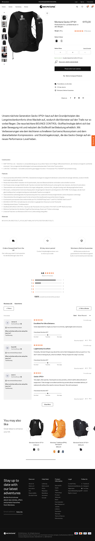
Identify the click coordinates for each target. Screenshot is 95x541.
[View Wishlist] (82, 7)
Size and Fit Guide (58, 487)
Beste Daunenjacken (59, 501)
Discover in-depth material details (68, 62)
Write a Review (85, 309)
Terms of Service (59, 516)
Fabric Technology (58, 491)
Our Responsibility (32, 492)
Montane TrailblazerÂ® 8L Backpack (58, 443)
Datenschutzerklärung (73, 486)
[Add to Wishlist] (47, 13)
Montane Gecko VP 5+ (36, 442)
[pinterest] (79, 98)
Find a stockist (90, 1)
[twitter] (75, 98)
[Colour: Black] (56, 40)
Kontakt (44, 497)
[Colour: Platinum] (61, 40)
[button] (82, 31)
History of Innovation (32, 487)
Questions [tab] (18, 304)
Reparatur (44, 490)
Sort (75, 315)
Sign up (82, 1)
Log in (76, 1)
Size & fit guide (87, 48)
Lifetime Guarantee (58, 510)
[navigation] (28, 429)
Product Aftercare (57, 496)
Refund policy (59, 518)
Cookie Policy (72, 483)
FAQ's (43, 488)
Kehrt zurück (45, 486)
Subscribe (19, 512)
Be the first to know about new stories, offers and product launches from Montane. (13, 501)
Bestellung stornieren (45, 494)
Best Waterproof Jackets (59, 505)
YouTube (85, 488)
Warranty (57, 513)
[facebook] (70, 98)
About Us (31, 483)
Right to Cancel (72, 493)
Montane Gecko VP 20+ (81, 442)
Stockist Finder (33, 495)
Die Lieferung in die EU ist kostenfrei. (47, 1)
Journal (85, 490)
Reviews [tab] (8, 304)
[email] (83, 98)
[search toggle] (77, 7)
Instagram (86, 486)
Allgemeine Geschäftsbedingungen (73, 489)
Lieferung (44, 483)
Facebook (86, 483)
